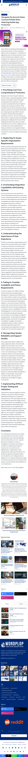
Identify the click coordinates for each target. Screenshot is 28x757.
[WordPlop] (14, 5)
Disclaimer (14, 744)
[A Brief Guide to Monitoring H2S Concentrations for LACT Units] (5, 621)
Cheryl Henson (5, 27)
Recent (21, 603)
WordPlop (22, 742)
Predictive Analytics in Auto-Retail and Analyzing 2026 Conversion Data (20, 581)
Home (3, 11)
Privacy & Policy (8, 744)
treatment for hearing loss (11, 699)
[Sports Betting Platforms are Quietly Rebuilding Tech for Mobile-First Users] (7, 575)
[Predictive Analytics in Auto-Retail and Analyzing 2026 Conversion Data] (21, 575)
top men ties (18, 697)
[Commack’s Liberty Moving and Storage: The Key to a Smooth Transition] (5, 668)
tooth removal (11, 697)
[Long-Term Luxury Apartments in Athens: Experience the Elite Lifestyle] (14, 668)
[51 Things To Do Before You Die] (5, 627)
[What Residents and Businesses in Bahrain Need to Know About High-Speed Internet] (21, 559)
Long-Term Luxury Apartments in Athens (9, 692)
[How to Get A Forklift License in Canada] (5, 615)
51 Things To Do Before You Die (16, 625)
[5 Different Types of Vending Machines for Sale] (5, 609)
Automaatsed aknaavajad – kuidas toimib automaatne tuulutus (7, 565)
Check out (10, 467)
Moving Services (16, 694)
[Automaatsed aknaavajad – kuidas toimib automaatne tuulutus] (7, 559)
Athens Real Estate (5, 688)
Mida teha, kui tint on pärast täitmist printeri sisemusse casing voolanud (21, 550)
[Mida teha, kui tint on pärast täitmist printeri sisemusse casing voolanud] (21, 543)
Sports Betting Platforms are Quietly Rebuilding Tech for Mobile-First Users (7, 581)
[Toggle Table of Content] (13, 85)
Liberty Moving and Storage (7, 690)
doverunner (16, 440)
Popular (7, 603)
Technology (7, 11)
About (3, 744)
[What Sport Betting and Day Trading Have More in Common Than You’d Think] (5, 673)
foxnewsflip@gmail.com (10, 658)
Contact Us (19, 744)
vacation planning (21, 699)
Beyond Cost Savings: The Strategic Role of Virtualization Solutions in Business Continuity (6, 550)
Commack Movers (13, 688)
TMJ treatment (4, 697)
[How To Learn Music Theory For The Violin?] (5, 633)
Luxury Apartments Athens (6, 694)
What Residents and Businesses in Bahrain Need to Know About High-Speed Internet (21, 566)
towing (3, 699)
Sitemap (24, 744)
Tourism (24, 697)
